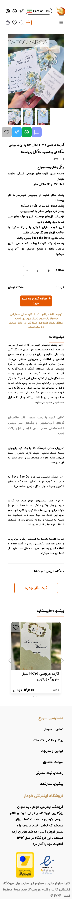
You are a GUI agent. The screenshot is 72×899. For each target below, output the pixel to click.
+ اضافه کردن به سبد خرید (36, 301)
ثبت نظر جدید (36, 588)
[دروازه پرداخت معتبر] (25, 865)
